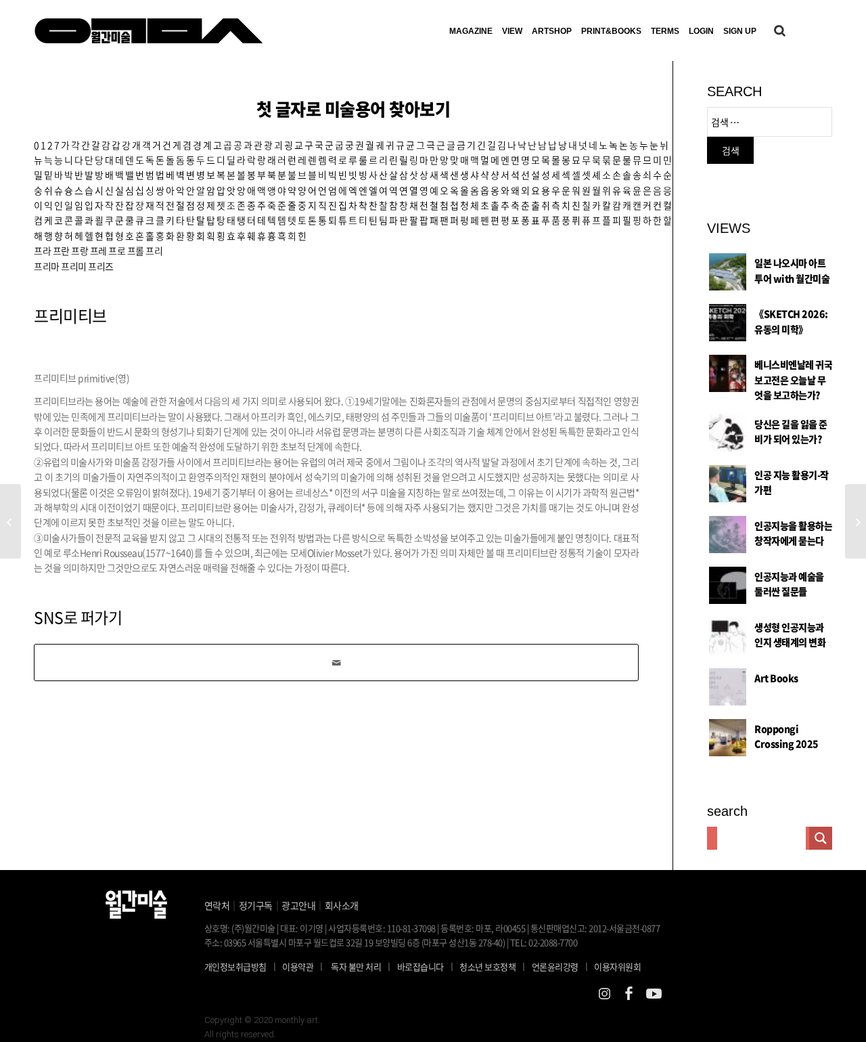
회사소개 (342, 905)
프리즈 (101, 266)
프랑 (79, 250)
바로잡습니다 (420, 966)
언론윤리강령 (560, 966)
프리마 (47, 266)
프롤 (135, 250)
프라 (42, 250)
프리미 (74, 266)
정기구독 (256, 905)
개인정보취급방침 (235, 966)
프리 (153, 250)
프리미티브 (70, 315)
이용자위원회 (617, 966)
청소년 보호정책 (492, 966)
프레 (98, 250)
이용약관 (297, 966)
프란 (61, 250)
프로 (116, 250)
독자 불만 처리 (356, 966)
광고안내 (298, 905)
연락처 (217, 905)
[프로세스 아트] (10, 521)
